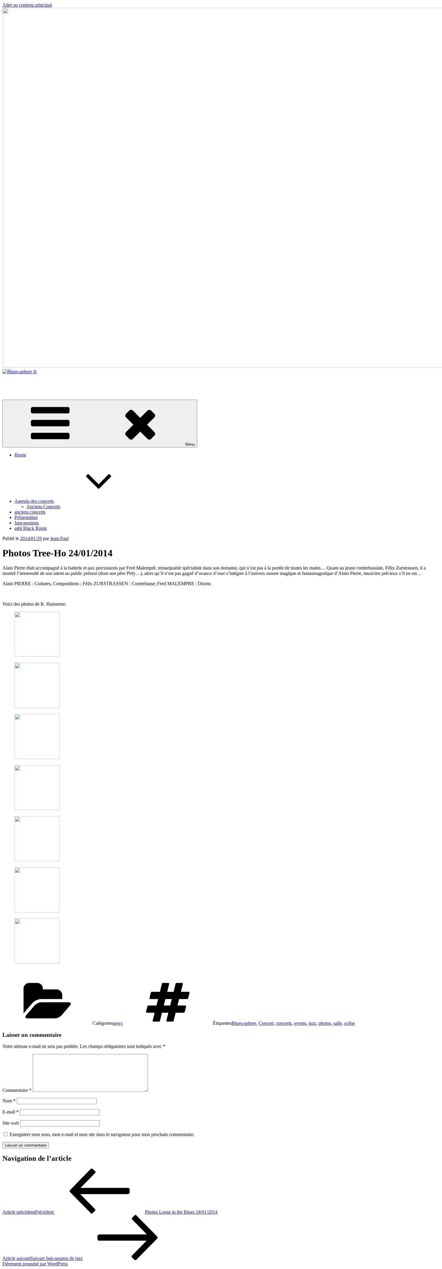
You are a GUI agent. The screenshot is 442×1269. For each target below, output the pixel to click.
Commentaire (17, 1090)
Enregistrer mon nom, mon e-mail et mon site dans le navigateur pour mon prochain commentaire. (102, 1134)
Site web (10, 1123)
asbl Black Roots (30, 528)
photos (324, 1023)
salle (337, 1023)
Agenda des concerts (34, 501)
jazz (312, 1023)
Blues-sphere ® (17, 381)
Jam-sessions (26, 522)
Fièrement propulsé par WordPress (35, 1263)
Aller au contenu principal (27, 5)
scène (349, 1023)
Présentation (26, 517)
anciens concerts (29, 512)
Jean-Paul (59, 538)
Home (20, 454)
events (300, 1023)
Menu (190, 444)
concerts (284, 1023)
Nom (9, 1100)
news (118, 1023)
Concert (266, 1023)
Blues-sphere (244, 1023)
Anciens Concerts (43, 506)
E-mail (10, 1111)
